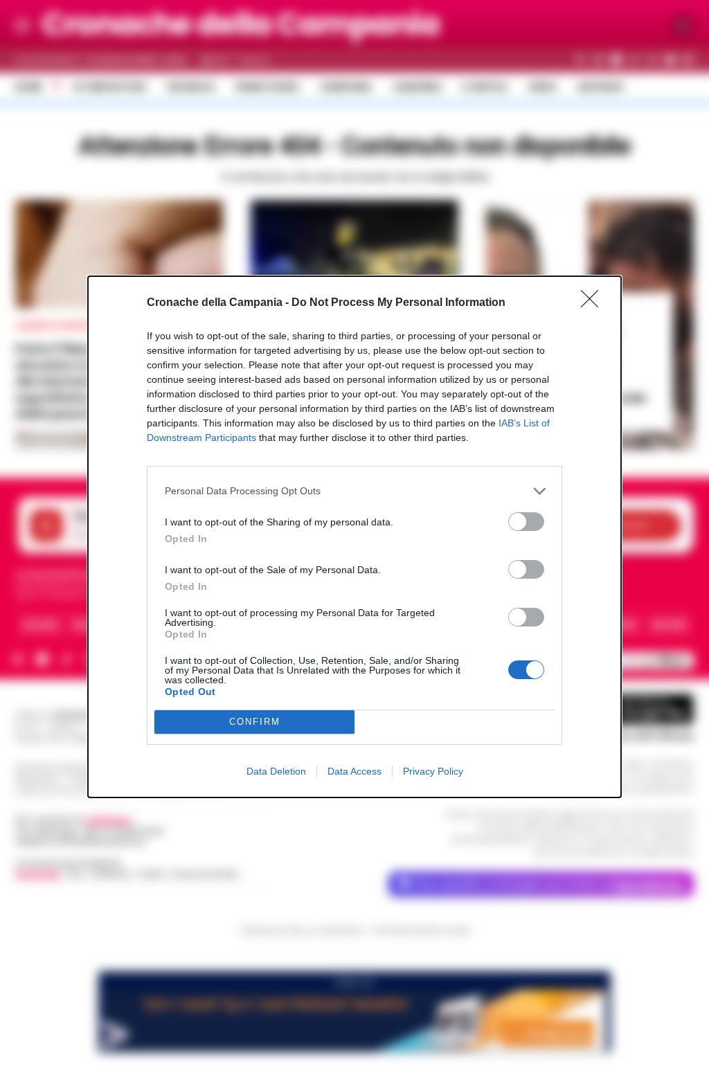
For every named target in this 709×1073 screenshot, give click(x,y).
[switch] (526, 521)
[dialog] (354, 536)
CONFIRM (254, 721)
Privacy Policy (433, 771)
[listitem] (354, 491)
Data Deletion (276, 771)
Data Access (354, 771)
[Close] (594, 303)
